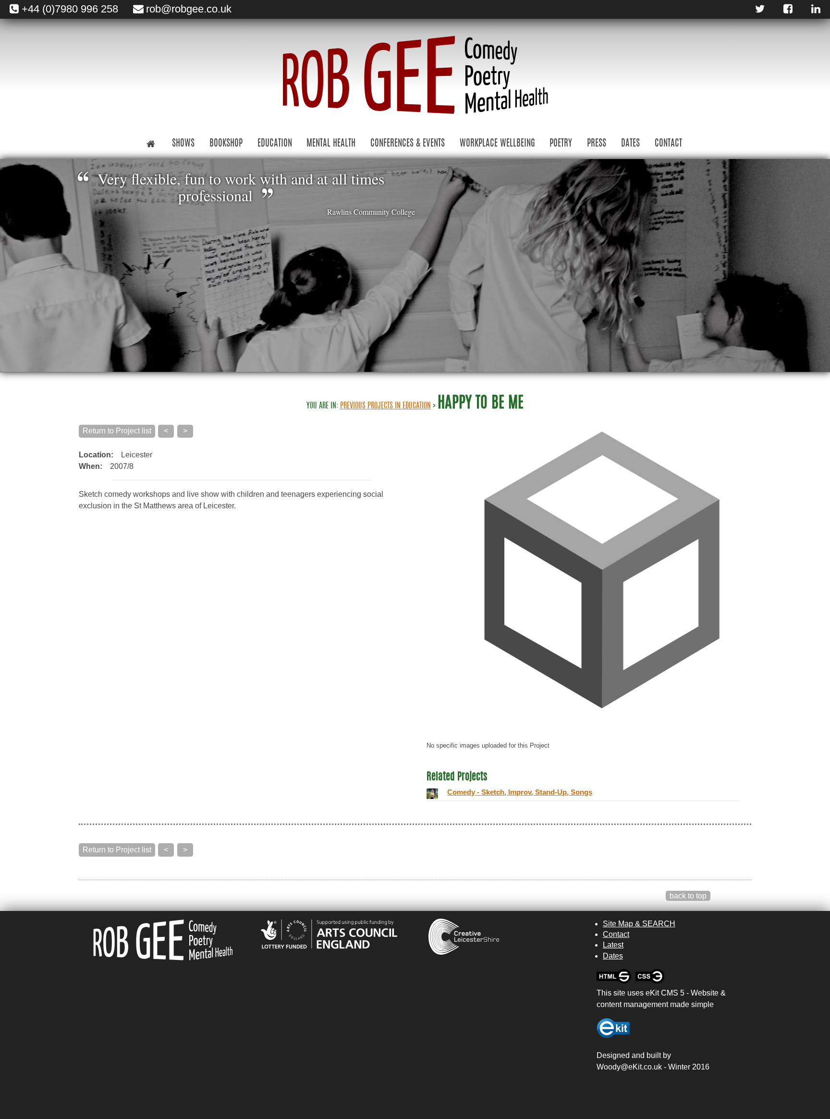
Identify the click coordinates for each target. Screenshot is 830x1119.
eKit (635, 1067)
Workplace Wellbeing (497, 143)
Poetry (560, 143)
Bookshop (226, 143)
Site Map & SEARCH (639, 924)
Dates (630, 143)
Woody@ (612, 1067)
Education (274, 143)
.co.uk (652, 1067)
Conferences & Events (407, 143)
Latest (613, 945)
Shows (183, 143)
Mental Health (330, 143)
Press (596, 143)
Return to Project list (117, 431)
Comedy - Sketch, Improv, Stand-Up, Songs (519, 792)
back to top (688, 896)
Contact (668, 143)
